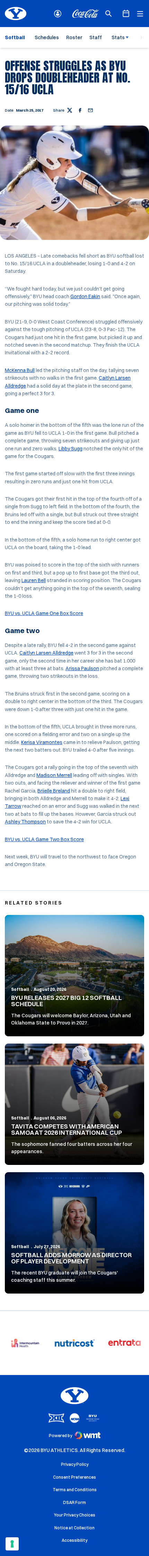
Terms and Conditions (75, 1489)
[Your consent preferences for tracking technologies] (12, 1543)
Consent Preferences (74, 1477)
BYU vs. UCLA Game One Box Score (44, 613)
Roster (74, 37)
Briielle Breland (53, 791)
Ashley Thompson (25, 822)
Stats (118, 37)
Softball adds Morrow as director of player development (71, 1258)
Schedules (47, 37)
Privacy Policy (74, 1464)
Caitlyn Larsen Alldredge (46, 653)
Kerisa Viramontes (41, 742)
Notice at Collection (74, 1527)
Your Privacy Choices (74, 1515)
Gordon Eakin (85, 296)
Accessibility (74, 1540)
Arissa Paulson (82, 668)
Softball (20, 989)
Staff (95, 37)
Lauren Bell (33, 580)
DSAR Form (74, 1502)
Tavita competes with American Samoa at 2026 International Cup (66, 1129)
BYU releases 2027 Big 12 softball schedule (66, 1001)
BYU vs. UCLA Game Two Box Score (44, 839)
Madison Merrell (54, 775)
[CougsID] (58, 13)
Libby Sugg (70, 449)
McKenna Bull (20, 370)
